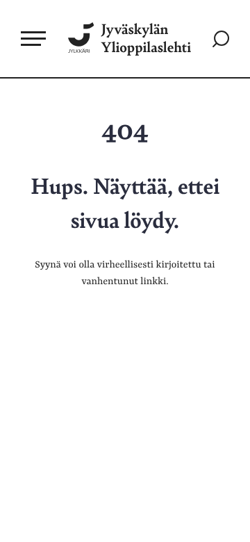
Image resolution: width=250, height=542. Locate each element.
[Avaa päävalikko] (33, 38)
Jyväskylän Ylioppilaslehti (146, 38)
